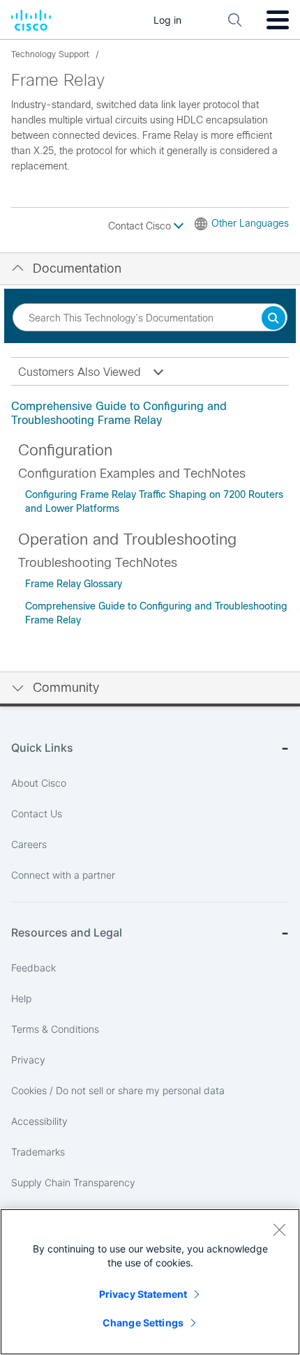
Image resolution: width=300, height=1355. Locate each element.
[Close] (279, 1229)
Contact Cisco (141, 226)
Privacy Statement (143, 1294)
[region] (150, 1282)
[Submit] (273, 319)
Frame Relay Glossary (73, 583)
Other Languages (250, 223)
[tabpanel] (150, 413)
